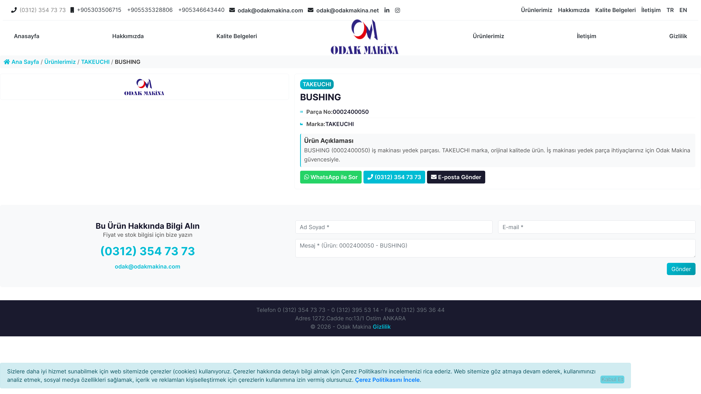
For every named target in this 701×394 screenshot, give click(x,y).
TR (670, 10)
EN (683, 10)
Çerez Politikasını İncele (387, 379)
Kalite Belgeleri (615, 10)
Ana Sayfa (24, 61)
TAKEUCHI (95, 61)
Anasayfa (26, 36)
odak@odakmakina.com (270, 10)
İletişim (651, 10)
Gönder (681, 269)
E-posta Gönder (459, 177)
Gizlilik (678, 36)
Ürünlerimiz (536, 10)
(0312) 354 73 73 (398, 177)
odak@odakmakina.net (347, 10)
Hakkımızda (574, 10)
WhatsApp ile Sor (334, 177)
